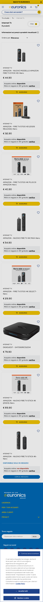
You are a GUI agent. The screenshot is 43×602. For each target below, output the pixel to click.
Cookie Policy (20, 584)
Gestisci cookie (23, 598)
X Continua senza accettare (29, 554)
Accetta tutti (23, 591)
